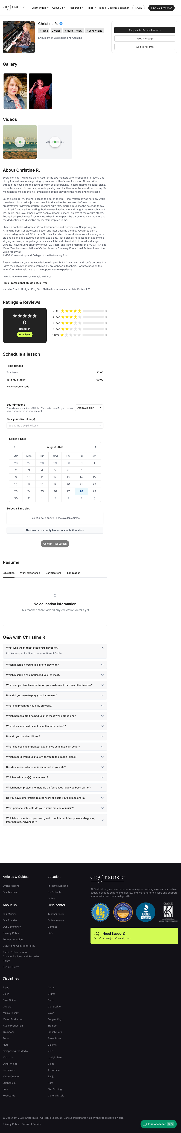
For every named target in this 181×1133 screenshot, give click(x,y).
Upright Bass (55, 1057)
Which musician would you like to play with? (32, 664)
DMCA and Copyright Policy (19, 945)
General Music (56, 1095)
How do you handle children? (23, 736)
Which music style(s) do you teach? (27, 777)
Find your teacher (161, 7)
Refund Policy (11, 966)
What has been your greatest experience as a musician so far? (43, 746)
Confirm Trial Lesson (55, 543)
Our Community (12, 926)
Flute (5, 1044)
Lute (5, 1089)
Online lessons (11, 885)
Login (138, 7)
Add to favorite (145, 46)
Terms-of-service (13, 939)
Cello (50, 1000)
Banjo (51, 1076)
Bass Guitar (9, 1000)
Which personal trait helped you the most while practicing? (41, 715)
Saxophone (54, 1038)
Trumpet (52, 1025)
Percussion (9, 1070)
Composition (55, 1006)
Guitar (51, 987)
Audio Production (13, 1025)
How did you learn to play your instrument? (31, 695)
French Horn (55, 1031)
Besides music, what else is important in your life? (36, 767)
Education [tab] (8, 572)
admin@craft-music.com (117, 938)
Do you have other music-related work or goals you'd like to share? (45, 797)
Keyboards (9, 1095)
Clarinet (52, 1044)
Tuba (6, 1038)
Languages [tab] (73, 572)
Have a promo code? (19, 386)
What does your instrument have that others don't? (36, 726)
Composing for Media (15, 1050)
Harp (50, 1082)
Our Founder (10, 920)
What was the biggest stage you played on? (32, 647)
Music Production (13, 1019)
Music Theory (11, 1012)
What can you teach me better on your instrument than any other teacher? (49, 685)
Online (51, 898)
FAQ (50, 933)
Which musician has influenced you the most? (33, 674)
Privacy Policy (11, 933)
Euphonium (9, 1082)
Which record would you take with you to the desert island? (41, 756)
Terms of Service (31, 1124)
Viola (50, 1050)
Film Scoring (55, 1089)
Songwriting (55, 1019)
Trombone (8, 1031)
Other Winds (10, 1063)
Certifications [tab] (54, 572)
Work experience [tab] (30, 572)
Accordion (54, 1070)
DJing (51, 1063)
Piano (6, 987)
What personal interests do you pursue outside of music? (40, 807)
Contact (52, 926)
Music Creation (11, 1076)
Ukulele (7, 1006)
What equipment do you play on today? (29, 705)
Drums (51, 993)
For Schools (54, 892)
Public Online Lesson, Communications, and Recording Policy (21, 956)
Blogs (102, 7)
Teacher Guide (56, 913)
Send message (144, 38)
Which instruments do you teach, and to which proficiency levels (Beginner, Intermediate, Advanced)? (50, 820)
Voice (51, 1012)
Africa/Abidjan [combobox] (85, 407)
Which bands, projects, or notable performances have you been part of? (48, 787)
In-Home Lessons (58, 885)
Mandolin (8, 1057)
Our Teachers (10, 892)
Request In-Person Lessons (144, 30)
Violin (6, 993)
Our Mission (9, 913)
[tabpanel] (55, 604)
